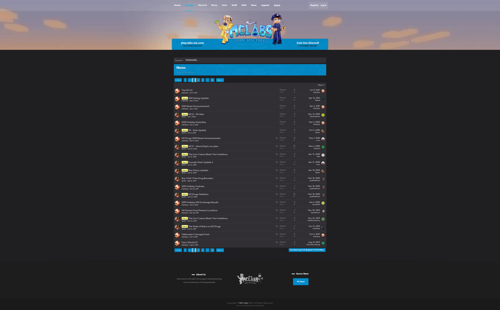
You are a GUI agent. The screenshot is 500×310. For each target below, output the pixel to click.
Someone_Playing (313, 244)
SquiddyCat (315, 212)
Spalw (184, 117)
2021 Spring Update (198, 98)
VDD (318, 156)
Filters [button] (320, 85)
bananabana (315, 116)
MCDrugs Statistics (198, 194)
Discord (202, 5)
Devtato (317, 148)
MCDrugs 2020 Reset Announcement (201, 138)
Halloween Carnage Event (195, 234)
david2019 (316, 204)
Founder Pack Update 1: (200, 162)
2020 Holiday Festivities (194, 122)
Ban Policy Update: (198, 170)
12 (212, 80)
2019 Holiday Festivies (193, 186)
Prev (179, 80)
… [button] (207, 80)
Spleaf (317, 100)
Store (214, 5)
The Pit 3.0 (187, 90)
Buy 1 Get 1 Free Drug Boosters (197, 178)
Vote (224, 5)
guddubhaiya (315, 180)
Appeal (265, 5)
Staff (234, 5)
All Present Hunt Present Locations (199, 210)
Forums (189, 5)
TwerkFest (316, 228)
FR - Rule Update (197, 130)
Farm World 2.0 (189, 242)
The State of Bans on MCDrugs (204, 226)
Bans (254, 5)
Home (177, 5)
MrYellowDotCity (314, 220)
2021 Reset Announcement (195, 106)
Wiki (244, 5)
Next (219, 80)
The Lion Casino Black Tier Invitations (208, 154)
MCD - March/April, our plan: (203, 146)
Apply (277, 5)
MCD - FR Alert (196, 114)
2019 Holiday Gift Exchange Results (200, 202)
